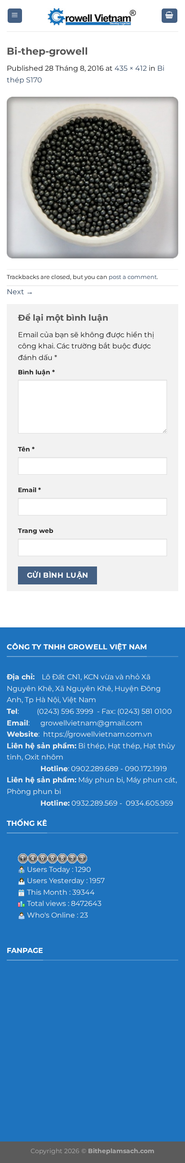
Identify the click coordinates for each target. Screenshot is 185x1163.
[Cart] (170, 16)
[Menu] (15, 16)
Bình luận (36, 372)
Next (20, 292)
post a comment (133, 277)
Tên (26, 449)
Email (29, 490)
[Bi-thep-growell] (92, 177)
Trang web (35, 531)
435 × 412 (131, 68)
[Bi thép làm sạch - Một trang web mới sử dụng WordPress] (92, 16)
